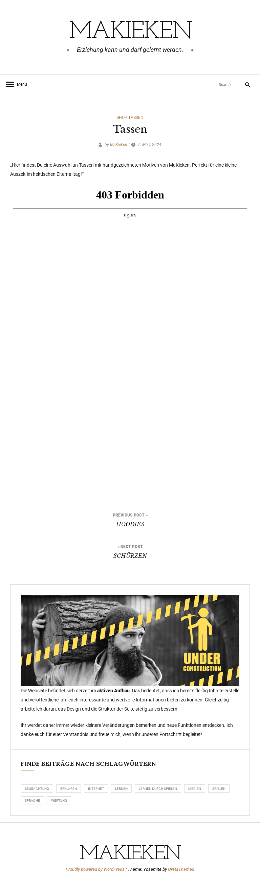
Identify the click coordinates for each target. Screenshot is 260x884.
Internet (96, 789)
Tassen (136, 117)
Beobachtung (37, 789)
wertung (59, 800)
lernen (121, 789)
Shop (121, 117)
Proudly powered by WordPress (96, 869)
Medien (194, 789)
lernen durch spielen (158, 789)
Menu (20, 84)
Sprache (32, 800)
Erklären (68, 789)
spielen (218, 789)
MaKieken (130, 32)
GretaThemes (181, 869)
